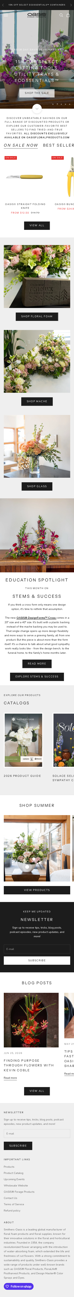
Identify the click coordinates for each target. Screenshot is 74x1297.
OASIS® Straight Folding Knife (25, 206)
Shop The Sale (37, 92)
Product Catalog (13, 1173)
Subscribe (37, 960)
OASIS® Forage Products (19, 1192)
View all (37, 225)
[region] (37, 59)
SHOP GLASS (37, 486)
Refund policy (12, 1210)
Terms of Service (14, 1204)
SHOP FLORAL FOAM (37, 316)
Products (9, 1167)
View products (37, 890)
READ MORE (37, 663)
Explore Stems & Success (37, 676)
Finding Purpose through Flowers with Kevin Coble (29, 1065)
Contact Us (10, 1198)
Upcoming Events (14, 1179)
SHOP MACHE (37, 401)
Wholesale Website (16, 1185)
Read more (10, 1078)
